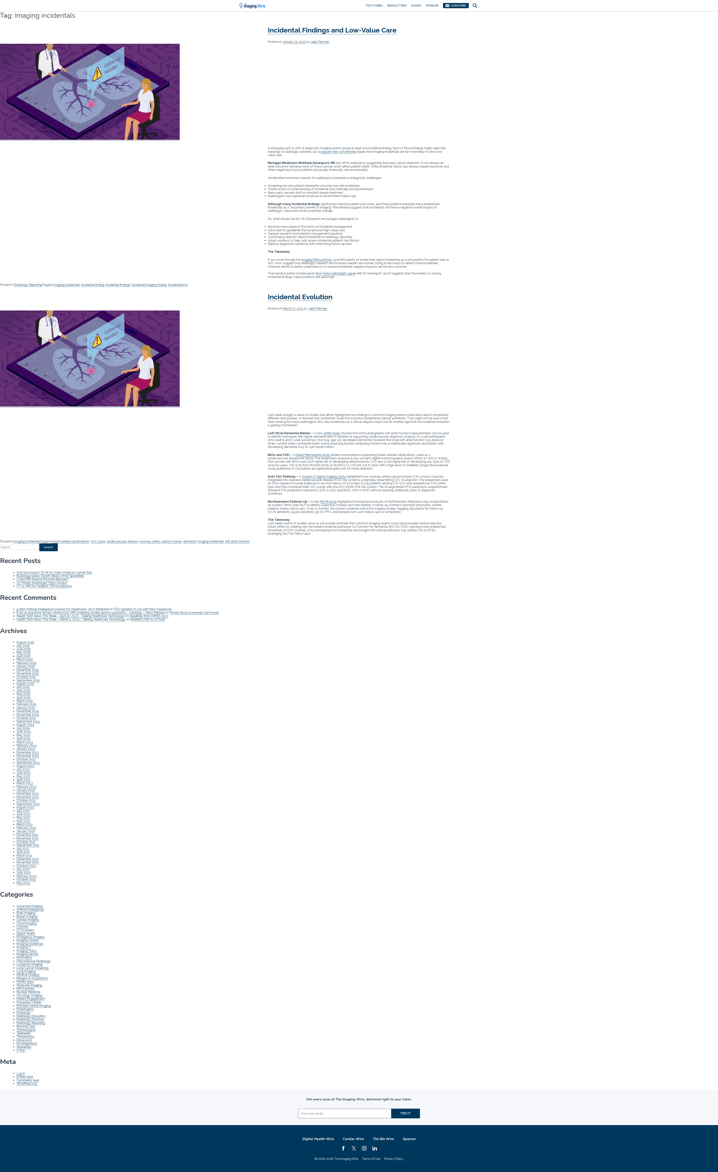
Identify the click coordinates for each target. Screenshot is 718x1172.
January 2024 (25, 749)
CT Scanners (25, 930)
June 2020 (23, 872)
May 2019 (23, 883)
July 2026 (23, 646)
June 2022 (23, 814)
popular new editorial (338, 151)
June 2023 (23, 773)
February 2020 (26, 876)
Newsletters (397, 5)
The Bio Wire (383, 1139)
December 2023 (27, 752)
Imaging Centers (27, 940)
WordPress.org (26, 1083)
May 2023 (23, 776)
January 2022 (25, 831)
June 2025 (23, 690)
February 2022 (26, 828)
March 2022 (24, 824)
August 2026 (25, 642)
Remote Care (25, 1026)
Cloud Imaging (26, 923)
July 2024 (23, 728)
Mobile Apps (25, 981)
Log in (20, 1073)
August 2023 (25, 766)
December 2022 (27, 793)
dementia (189, 541)
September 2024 (28, 721)
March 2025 (24, 701)
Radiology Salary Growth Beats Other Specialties (50, 576)
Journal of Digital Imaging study (324, 476)
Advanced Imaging (29, 906)
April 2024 (23, 738)
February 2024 (26, 745)
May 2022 (23, 817)
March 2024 (24, 742)
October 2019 (26, 879)
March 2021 (24, 855)
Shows (416, 5)
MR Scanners (25, 988)
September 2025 (28, 680)
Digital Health (25, 933)
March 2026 (24, 659)
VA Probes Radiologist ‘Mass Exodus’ (41, 583)
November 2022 (27, 797)
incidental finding (92, 285)
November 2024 (27, 714)
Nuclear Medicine (28, 992)
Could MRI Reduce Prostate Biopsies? (42, 579)
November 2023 (27, 756)
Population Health (28, 1002)
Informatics (24, 957)
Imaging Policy (26, 951)
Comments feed (27, 1080)
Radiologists (25, 1009)
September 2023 (28, 763)
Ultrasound (24, 1040)
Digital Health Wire (318, 1139)
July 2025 (23, 687)
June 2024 (23, 731)
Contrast (22, 926)
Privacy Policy (393, 1159)
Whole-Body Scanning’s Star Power (194, 612)
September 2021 (27, 845)
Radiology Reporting (28, 285)
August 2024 (25, 725)
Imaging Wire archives (316, 260)
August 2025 (25, 683)
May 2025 (23, 694)
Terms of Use (371, 1159)
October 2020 (26, 866)
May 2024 (23, 735)
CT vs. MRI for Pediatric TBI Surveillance (44, 586)
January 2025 (25, 708)
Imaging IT (23, 947)
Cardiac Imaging (27, 920)
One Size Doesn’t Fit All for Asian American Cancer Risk (54, 572)
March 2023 (24, 783)
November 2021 (27, 838)
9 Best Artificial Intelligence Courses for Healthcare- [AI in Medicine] (62, 609)
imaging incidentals (66, 285)
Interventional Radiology (33, 961)
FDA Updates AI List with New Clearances (143, 609)
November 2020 (27, 862)
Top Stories (374, 5)
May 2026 (23, 652)
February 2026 (26, 663)
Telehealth (23, 1033)
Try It (405, 1113)
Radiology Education (30, 1016)
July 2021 (22, 848)
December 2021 (27, 835)
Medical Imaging (27, 974)
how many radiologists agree (336, 273)
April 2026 (23, 656)
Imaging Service (27, 954)
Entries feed (24, 1077)
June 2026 (23, 649)
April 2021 (23, 852)
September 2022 (28, 804)
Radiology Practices (30, 1019)
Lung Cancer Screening (32, 968)
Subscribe (458, 5)
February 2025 (26, 704)
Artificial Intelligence (30, 909)
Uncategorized (26, 1043)
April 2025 (23, 697)
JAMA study (331, 433)
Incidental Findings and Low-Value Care (332, 30)
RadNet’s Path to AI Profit (147, 619)
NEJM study (328, 501)
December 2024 (27, 711)
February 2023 (26, 787)
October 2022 (26, 800)
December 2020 (27, 859)
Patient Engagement (30, 999)
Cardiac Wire (353, 1139)
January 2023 (25, 790)
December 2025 (27, 670)
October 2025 (26, 677)
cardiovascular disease (122, 541)
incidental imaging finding (149, 285)
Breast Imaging (26, 916)
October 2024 (26, 718)
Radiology (23, 1012)
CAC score (97, 541)
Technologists (26, 1030)
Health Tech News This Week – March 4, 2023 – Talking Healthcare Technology (70, 619)
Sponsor (432, 5)
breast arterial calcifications (70, 541)
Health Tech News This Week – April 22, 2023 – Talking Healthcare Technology (70, 616)
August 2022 (25, 807)
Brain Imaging (25, 913)
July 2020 (23, 869)
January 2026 (25, 666)
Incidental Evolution (300, 297)
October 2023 (26, 759)
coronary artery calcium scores (160, 541)
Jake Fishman (320, 42)
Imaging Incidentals (27, 541)
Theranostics (25, 1036)
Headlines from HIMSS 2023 (148, 616)
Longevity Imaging (29, 964)
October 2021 (25, 842)
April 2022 (23, 821)
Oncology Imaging (29, 995)
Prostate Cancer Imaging (33, 1006)
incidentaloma (178, 285)
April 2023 (23, 780)
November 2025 (27, 673)
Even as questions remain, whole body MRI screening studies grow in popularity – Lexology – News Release (90, 612)
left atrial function (237, 541)
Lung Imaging (26, 971)
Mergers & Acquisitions (32, 978)
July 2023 (23, 769)
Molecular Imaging (29, 985)
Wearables (23, 1047)
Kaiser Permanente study (312, 455)
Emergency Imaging (30, 937)
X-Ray (20, 1050)
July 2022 (23, 811)
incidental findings (118, 285)
